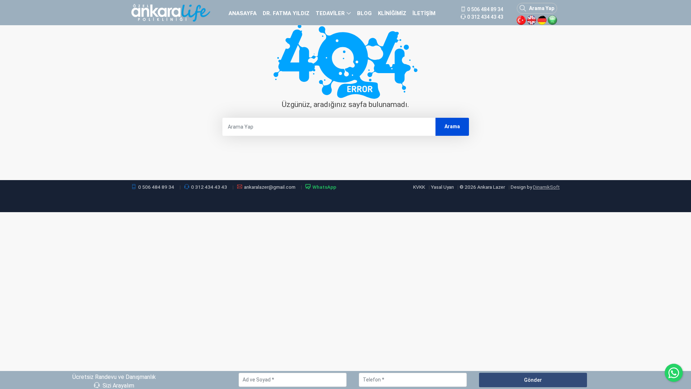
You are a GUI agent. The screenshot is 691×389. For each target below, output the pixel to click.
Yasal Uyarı (442, 187)
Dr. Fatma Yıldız (286, 13)
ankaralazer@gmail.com (269, 187)
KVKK (419, 187)
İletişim (423, 13)
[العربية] (552, 20)
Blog (364, 13)
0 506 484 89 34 (156, 187)
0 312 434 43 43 (209, 187)
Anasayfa (243, 13)
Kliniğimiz (392, 13)
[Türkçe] (521, 20)
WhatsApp (324, 187)
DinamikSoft (546, 187)
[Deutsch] (542, 20)
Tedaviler (330, 13)
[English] (531, 20)
